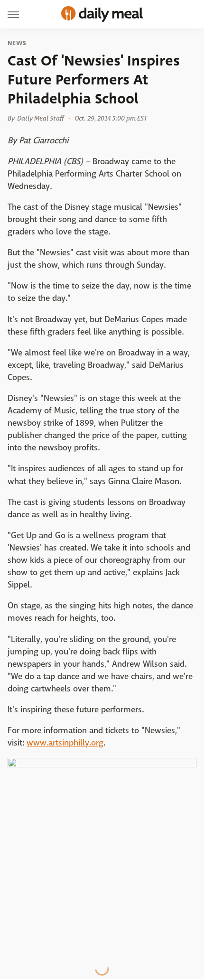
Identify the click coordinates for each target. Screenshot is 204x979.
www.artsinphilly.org (65, 742)
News (17, 43)
